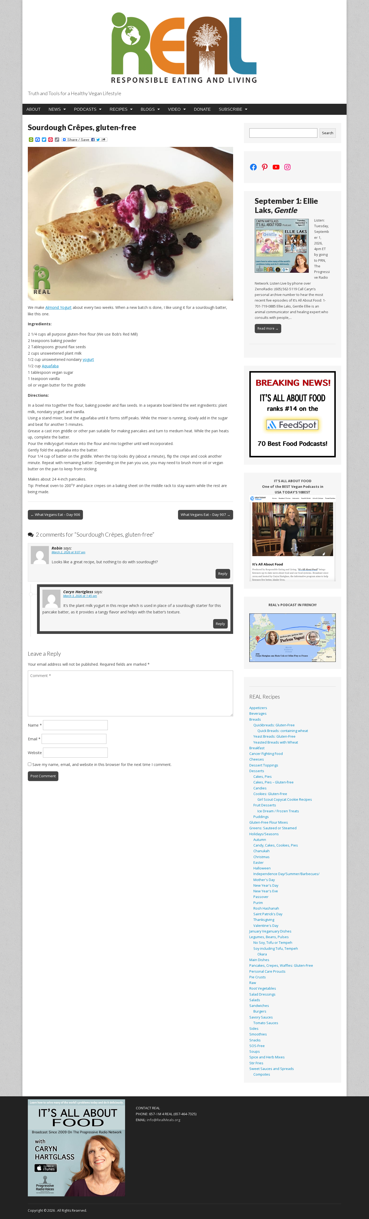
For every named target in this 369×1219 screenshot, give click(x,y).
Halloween (262, 868)
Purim (258, 902)
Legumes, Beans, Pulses (269, 937)
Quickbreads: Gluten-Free (274, 725)
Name (35, 725)
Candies (260, 788)
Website (35, 752)
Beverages (258, 713)
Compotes (261, 1074)
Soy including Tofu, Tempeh (275, 948)
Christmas (261, 857)
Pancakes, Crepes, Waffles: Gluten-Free (281, 965)
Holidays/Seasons (264, 834)
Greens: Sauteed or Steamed (273, 828)
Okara (262, 954)
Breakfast (256, 748)
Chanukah (261, 851)
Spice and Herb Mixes (267, 1057)
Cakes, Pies (262, 776)
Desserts (256, 771)
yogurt (88, 359)
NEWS (55, 109)
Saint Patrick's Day (267, 914)
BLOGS (148, 109)
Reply (222, 573)
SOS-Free (257, 1046)
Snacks (255, 1040)
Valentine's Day (265, 925)
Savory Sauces (261, 1017)
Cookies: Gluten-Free (270, 794)
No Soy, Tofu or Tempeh (272, 942)
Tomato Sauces (265, 1023)
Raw (252, 982)
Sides (254, 1028)
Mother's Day (264, 880)
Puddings (261, 816)
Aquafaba (50, 365)
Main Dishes (259, 960)
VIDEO (174, 109)
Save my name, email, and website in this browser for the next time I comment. (102, 764)
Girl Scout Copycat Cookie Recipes (284, 799)
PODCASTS (85, 109)
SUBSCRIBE (230, 109)
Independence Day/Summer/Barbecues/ (286, 874)
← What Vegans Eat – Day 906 (55, 514)
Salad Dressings (262, 994)
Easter (258, 862)
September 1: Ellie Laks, (286, 205)
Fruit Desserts (264, 805)
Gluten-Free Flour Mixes (268, 822)
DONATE (202, 109)
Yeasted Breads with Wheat (275, 742)
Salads (254, 1000)
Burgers (259, 1011)
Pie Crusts (257, 977)
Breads (255, 719)
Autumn (259, 839)
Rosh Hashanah (266, 908)
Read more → (268, 328)
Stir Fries (256, 1063)
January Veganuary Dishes (270, 931)
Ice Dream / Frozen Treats (278, 811)
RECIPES (119, 109)
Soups (254, 1051)
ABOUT (33, 109)
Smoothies (258, 1034)
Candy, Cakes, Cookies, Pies (275, 845)
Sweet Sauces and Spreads (271, 1068)
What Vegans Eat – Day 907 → (205, 514)
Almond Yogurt (58, 307)
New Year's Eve (265, 891)
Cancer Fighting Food (266, 753)
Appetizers (258, 708)
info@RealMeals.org (163, 1119)
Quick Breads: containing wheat (282, 730)
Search (327, 133)
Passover (261, 897)
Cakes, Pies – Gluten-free (273, 782)
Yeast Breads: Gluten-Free (274, 736)
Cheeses (256, 759)
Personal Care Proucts (267, 971)
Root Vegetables (262, 988)
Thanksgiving (263, 919)
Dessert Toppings (263, 765)
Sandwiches (259, 1005)
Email (34, 738)
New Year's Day (265, 885)
